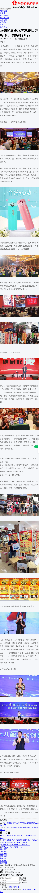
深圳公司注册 (14, 887)
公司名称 (23, 880)
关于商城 (3, 854)
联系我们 (3, 22)
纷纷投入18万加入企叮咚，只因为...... (15, 845)
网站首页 (3, 11)
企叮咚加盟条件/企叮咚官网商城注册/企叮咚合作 (20, 840)
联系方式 (3, 863)
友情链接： (4, 887)
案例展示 (3, 856)
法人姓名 (23, 878)
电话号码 (23, 882)
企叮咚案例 (4, 18)
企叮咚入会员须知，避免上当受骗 (14, 842)
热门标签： (4, 820)
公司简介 (3, 13)
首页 (1, 25)
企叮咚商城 (4, 15)
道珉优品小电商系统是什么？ (12, 847)
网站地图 (3, 849)
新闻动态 (3, 20)
